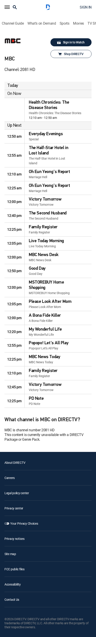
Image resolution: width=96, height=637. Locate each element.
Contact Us (11, 599)
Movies (78, 23)
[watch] (14, 110)
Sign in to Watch (74, 42)
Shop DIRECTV (73, 54)
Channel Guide (13, 23)
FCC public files (14, 569)
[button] (7, 7)
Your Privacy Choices (24, 523)
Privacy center (13, 508)
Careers (9, 478)
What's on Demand (41, 23)
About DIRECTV (14, 462)
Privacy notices (14, 539)
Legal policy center (16, 493)
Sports (64, 23)
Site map (10, 554)
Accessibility (12, 584)
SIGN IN (86, 7)
